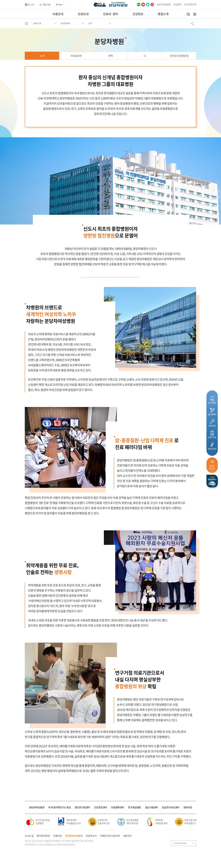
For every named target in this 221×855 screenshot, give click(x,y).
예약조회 (212, 425)
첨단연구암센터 (82, 807)
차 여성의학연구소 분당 (59, 807)
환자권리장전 (43, 835)
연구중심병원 (134, 807)
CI (145, 56)
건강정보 (138, 14)
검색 (188, 14)
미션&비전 (76, 56)
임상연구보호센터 (170, 807)
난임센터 (177, 4)
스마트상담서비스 (212, 481)
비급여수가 (91, 835)
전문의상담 (212, 448)
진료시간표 (212, 437)
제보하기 (127, 835)
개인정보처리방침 (74, 835)
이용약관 (57, 835)
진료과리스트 (212, 467)
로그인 (31, 4)
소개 (42, 56)
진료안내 (83, 14)
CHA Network (180, 843)
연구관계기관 (190, 4)
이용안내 (58, 14)
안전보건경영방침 (179, 56)
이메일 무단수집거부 (110, 835)
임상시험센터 (151, 807)
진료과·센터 (110, 14)
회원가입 (47, 4)
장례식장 (187, 807)
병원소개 (163, 14)
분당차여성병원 (164, 4)
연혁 (110, 56)
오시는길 (29, 835)
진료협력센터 (117, 807)
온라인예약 (212, 402)
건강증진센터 (100, 807)
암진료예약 (212, 414)
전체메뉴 (194, 14)
